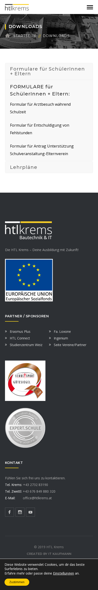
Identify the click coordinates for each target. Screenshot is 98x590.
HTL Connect (20, 338)
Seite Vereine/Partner (70, 345)
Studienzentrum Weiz (26, 345)
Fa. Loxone (62, 331)
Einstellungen (63, 573)
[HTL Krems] (17, 7)
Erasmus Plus (20, 331)
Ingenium (61, 338)
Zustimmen (16, 582)
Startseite (25, 36)
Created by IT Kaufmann (49, 554)
